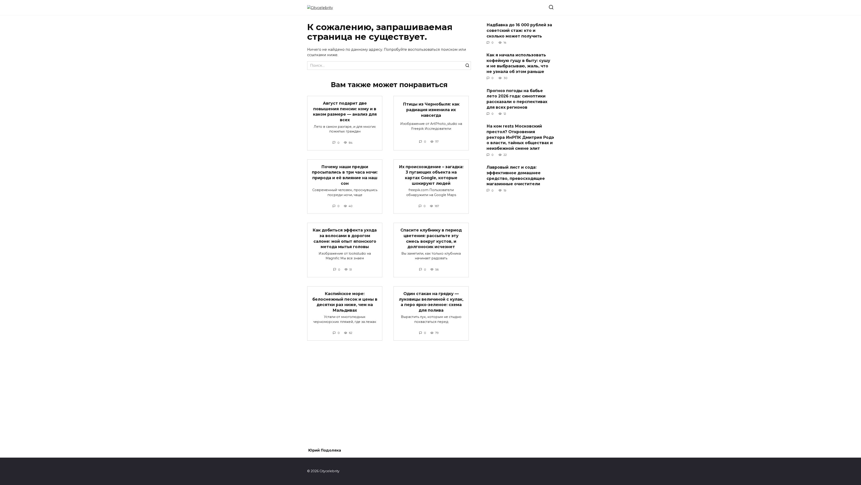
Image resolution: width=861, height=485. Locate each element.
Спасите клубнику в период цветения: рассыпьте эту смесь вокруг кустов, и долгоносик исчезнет (431, 238)
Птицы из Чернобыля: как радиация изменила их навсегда (431, 109)
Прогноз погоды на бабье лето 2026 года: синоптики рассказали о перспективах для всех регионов (517, 98)
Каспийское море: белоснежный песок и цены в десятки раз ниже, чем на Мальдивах (344, 302)
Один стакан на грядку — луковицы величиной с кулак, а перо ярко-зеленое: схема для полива (431, 302)
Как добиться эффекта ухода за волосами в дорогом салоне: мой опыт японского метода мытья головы (345, 238)
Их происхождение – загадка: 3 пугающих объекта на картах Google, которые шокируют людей (431, 175)
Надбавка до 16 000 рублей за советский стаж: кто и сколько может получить (519, 30)
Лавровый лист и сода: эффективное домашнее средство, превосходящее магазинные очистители (516, 175)
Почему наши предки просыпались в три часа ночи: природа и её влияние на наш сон (345, 175)
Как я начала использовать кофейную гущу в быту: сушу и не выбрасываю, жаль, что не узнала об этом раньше (518, 63)
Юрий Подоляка (324, 450)
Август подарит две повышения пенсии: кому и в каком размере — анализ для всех (345, 111)
